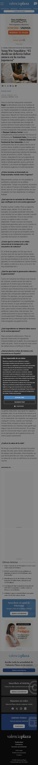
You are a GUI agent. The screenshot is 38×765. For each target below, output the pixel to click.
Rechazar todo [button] (19, 402)
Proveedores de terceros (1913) (12, 376)
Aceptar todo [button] (19, 397)
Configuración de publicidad (17, 389)
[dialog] (19, 382)
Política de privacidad (15, 393)
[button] (19, 406)
